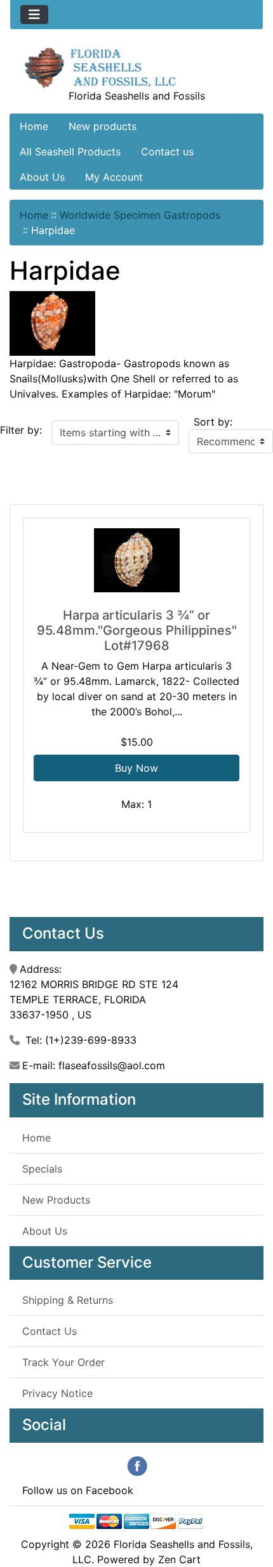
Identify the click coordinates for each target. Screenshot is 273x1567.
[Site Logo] (136, 67)
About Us (42, 177)
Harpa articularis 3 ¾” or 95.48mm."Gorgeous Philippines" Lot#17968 (137, 630)
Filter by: (21, 430)
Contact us (167, 151)
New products (102, 126)
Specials (42, 1168)
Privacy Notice (57, 1393)
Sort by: (213, 421)
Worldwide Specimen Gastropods (140, 215)
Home (34, 126)
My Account (114, 177)
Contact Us (49, 1331)
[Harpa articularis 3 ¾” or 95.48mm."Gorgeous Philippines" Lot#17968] (136, 560)
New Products (56, 1199)
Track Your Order (63, 1362)
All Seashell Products (70, 151)
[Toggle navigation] (34, 14)
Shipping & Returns (67, 1300)
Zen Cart (179, 1559)
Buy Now (136, 768)
